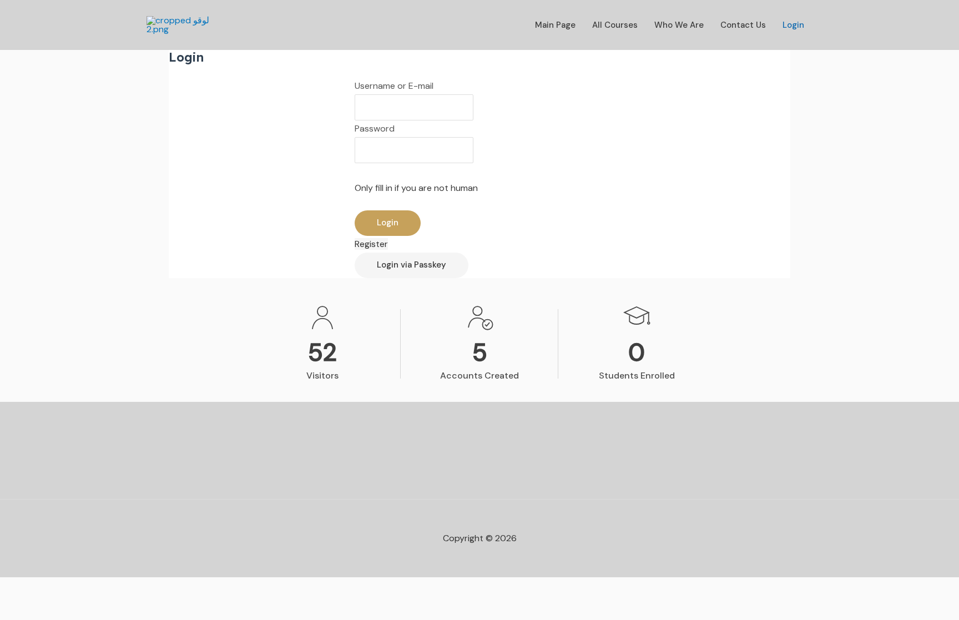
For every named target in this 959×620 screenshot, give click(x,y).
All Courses (615, 25)
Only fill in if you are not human (416, 188)
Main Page (555, 25)
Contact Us (743, 25)
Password (375, 128)
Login (793, 25)
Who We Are (679, 25)
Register (371, 244)
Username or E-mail (394, 86)
